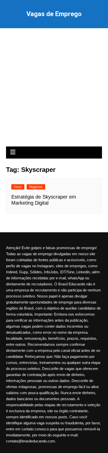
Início (18, 187)
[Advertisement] (54, 90)
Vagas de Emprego (54, 14)
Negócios (36, 187)
